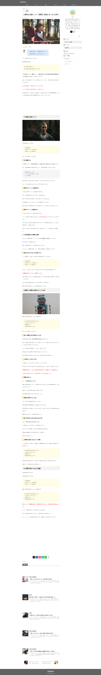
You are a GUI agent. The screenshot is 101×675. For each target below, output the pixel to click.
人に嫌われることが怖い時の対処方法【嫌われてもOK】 (41, 615)
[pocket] (40, 557)
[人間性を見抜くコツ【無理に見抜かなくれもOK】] (42, 557)
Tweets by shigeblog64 (69, 53)
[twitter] (34, 557)
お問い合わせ (74, 4)
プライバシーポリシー (69, 61)
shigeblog (23, 2)
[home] (74, 32)
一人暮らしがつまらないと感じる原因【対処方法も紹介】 (41, 633)
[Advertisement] (41, 106)
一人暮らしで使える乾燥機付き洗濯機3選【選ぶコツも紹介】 (42, 651)
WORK (46, 4)
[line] (45, 557)
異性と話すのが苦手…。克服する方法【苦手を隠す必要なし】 (42, 597)
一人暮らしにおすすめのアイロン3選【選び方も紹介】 (40, 579)
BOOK (64, 4)
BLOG (55, 4)
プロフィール (67, 63)
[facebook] (37, 557)
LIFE (36, 4)
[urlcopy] (48, 557)
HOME (27, 4)
